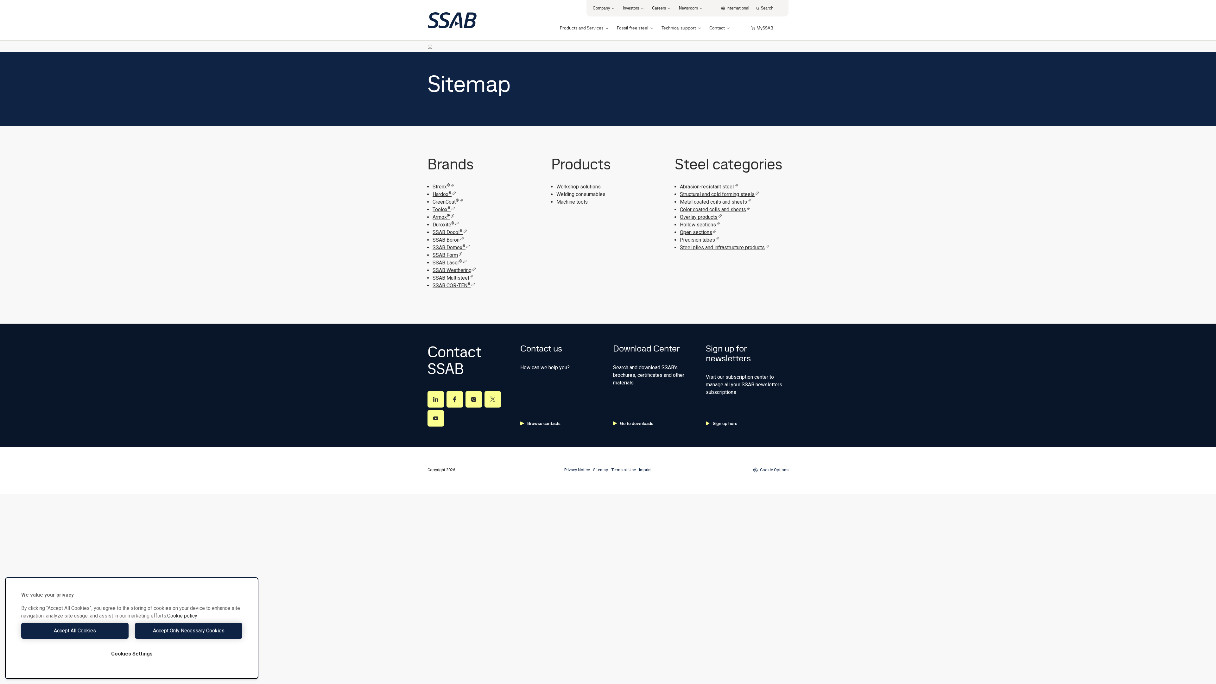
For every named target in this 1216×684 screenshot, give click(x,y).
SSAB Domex (449, 247)
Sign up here (725, 423)
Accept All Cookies (75, 631)
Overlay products (699, 217)
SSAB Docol (448, 232)
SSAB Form (445, 255)
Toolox (442, 209)
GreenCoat (446, 202)
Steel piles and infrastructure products (722, 247)
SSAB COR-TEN (452, 285)
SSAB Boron (446, 240)
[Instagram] (474, 399)
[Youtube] (436, 418)
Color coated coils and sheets (713, 209)
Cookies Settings (132, 654)
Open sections (696, 232)
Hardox (442, 194)
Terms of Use (623, 469)
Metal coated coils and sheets (713, 202)
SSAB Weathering (452, 270)
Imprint (645, 469)
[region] (131, 628)
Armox (441, 217)
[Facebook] (454, 399)
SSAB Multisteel (451, 278)
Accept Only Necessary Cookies (189, 631)
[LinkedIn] (436, 399)
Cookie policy (182, 616)
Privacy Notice (577, 469)
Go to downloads (636, 423)
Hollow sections (698, 225)
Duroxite (443, 225)
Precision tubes (697, 240)
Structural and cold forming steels (717, 194)
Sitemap (600, 469)
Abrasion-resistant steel (707, 187)
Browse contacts (543, 423)
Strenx (441, 187)
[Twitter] (492, 399)
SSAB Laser (447, 263)
